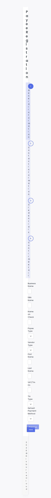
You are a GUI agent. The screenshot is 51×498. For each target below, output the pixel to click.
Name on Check (31, 314)
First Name (30, 355)
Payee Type (31, 330)
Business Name (32, 285)
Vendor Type (31, 343)
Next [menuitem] (31, 429)
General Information (28, 111)
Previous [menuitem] (33, 427)
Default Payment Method (32, 411)
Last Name (30, 369)
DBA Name (30, 299)
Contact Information (29, 169)
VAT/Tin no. (31, 383)
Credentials (29, 216)
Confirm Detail (29, 257)
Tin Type (30, 397)
